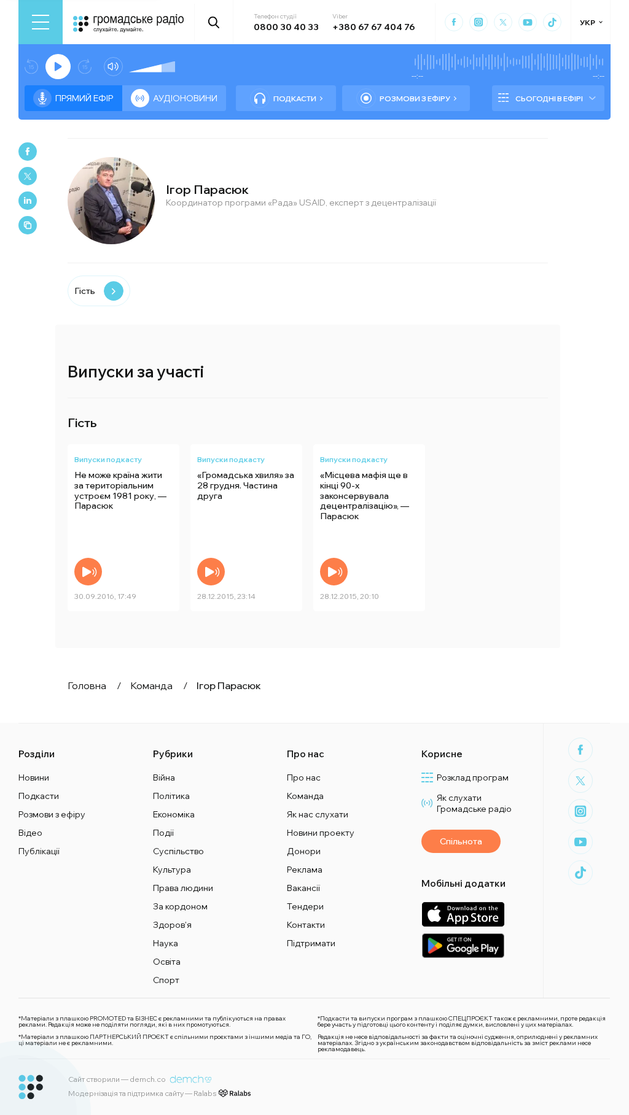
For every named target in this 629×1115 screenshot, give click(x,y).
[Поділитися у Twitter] (27, 176)
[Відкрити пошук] (214, 22)
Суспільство (178, 851)
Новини (33, 777)
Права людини (183, 887)
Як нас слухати (317, 814)
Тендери (305, 906)
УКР (587, 22)
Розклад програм (473, 777)
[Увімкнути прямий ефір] (58, 66)
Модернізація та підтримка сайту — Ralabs (142, 1093)
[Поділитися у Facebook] (27, 151)
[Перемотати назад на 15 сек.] (31, 66)
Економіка (174, 814)
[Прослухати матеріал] (88, 571)
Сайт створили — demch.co (117, 1079)
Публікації (39, 851)
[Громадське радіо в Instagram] (478, 22)
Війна (164, 777)
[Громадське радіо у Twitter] (503, 22)
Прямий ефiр (84, 98)
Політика (171, 795)
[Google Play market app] (462, 945)
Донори (304, 851)
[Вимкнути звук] (113, 66)
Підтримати (311, 943)
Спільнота (461, 841)
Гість (84, 290)
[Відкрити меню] (40, 22)
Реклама (304, 869)
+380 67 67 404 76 (373, 27)
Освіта (167, 961)
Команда (305, 795)
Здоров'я (172, 924)
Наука (165, 943)
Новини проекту (320, 832)
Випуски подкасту (108, 459)
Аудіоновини (185, 98)
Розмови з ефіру (415, 98)
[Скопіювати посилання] (27, 225)
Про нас (304, 777)
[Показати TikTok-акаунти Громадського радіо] (552, 22)
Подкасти (294, 98)
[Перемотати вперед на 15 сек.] (85, 66)
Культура (172, 869)
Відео (30, 832)
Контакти (306, 924)
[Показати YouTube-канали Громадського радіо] (527, 22)
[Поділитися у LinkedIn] (27, 200)
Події (163, 832)
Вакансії (303, 887)
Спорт (166, 980)
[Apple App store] (462, 914)
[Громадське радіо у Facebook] (454, 22)
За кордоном (180, 906)
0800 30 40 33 (286, 27)
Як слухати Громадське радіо (474, 803)
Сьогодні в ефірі (549, 98)
